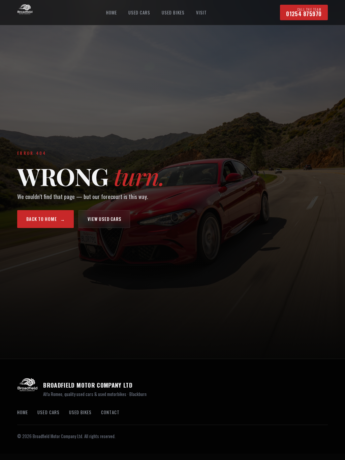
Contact (110, 412)
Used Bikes (173, 12)
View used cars (104, 219)
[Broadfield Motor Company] (25, 12)
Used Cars (139, 12)
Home (111, 12)
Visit (201, 12)
